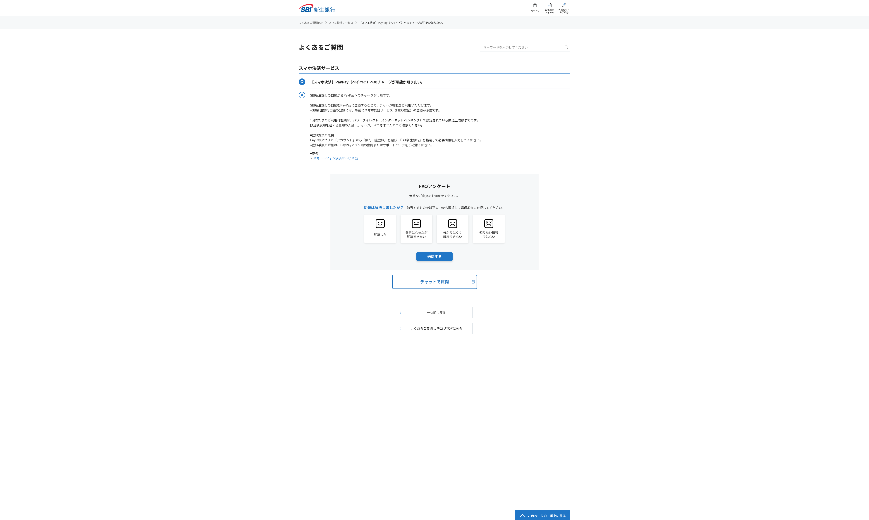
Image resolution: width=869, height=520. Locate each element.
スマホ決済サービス (341, 22)
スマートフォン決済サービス (333, 158)
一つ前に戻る (436, 312)
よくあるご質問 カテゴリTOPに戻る (436, 328)
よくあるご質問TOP (311, 22)
